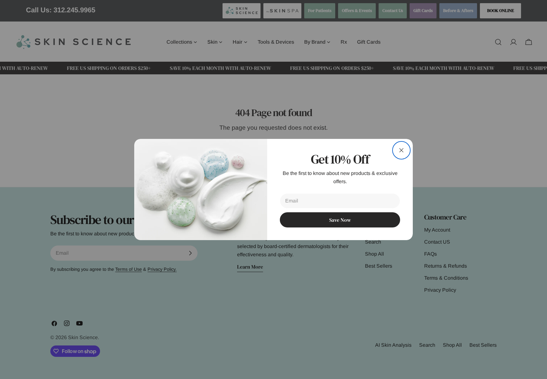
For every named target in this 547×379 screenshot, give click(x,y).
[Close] (401, 150)
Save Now (340, 219)
